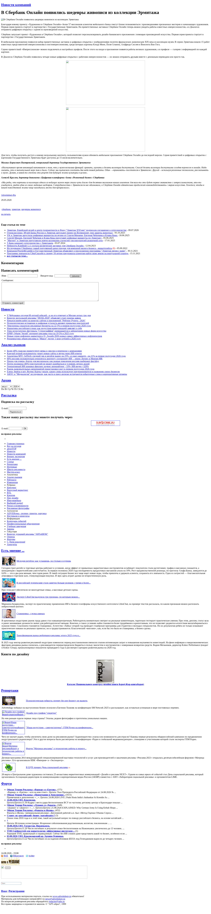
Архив (6, 380)
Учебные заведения (16, 526)
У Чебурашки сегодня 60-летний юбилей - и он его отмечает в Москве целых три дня (49, 315)
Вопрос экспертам (16, 456)
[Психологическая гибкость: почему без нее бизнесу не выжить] (9, 705)
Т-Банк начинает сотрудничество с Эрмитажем (30, 243)
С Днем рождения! (16, 542)
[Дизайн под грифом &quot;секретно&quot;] (13, 714)
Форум (6, 783)
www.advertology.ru (62, 896)
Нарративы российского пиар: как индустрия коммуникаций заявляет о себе (44, 328)
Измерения (12, 482)
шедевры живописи (31, 209)
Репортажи (12, 464)
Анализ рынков (13, 345)
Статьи (10, 461)
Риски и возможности (17, 505)
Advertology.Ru (8, 195)
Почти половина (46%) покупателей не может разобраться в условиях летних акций (48, 364)
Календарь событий (16, 521)
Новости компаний (16, 5)
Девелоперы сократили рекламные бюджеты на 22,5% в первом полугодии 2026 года (49, 325)
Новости (7, 309)
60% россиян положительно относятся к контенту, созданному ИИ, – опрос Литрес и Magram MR (54, 358)
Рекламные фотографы (18, 508)
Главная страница (15, 443)
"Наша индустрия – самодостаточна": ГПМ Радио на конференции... (59, 727)
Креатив (11, 495)
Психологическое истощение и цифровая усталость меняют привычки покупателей (48, 323)
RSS (6, 856)
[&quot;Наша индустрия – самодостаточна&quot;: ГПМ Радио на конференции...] (13, 732)
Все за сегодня (14, 446)
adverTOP (11, 449)
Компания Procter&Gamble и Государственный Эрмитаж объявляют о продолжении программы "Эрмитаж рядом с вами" (66, 251)
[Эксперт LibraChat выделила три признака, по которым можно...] (9, 601)
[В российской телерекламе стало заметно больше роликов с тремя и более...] (9, 587)
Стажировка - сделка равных (31, 613)
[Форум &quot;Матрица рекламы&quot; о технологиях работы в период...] (13, 753)
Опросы (11, 536)
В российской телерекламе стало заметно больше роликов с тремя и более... (54, 583)
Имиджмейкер (14, 500)
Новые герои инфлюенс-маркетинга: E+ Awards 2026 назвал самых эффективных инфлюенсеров (54, 336)
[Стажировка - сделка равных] (9, 618)
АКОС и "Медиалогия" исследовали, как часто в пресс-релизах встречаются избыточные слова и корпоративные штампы (67, 374)
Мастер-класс (13, 472)
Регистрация (16, 891)
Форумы (11, 539)
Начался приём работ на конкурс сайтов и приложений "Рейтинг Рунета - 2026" (46, 320)
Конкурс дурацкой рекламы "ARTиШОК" (27, 534)
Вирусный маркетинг (17, 490)
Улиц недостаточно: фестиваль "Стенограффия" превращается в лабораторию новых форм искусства (56, 331)
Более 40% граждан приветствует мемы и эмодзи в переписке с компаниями (44, 351)
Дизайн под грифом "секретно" (41, 713)
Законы (10, 529)
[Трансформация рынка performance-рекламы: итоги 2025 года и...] (9, 640)
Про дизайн (12, 498)
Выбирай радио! (15, 503)
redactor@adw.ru (57, 901)
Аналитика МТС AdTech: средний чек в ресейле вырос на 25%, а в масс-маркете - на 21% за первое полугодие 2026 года (66, 356)
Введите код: (47, 275)
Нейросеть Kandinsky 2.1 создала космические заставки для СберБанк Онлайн (45, 245)
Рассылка (9, 395)
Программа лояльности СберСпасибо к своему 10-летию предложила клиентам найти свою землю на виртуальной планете (68, 253)
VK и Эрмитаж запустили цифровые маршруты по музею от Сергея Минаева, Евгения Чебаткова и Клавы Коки (62, 235)
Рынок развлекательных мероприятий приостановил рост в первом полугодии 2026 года (50, 369)
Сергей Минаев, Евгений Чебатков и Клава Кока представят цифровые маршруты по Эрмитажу (54, 238)
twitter (31, 856)
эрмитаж (16, 209)
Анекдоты (12, 544)
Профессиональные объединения (23, 524)
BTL (9, 492)
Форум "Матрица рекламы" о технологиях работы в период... (56, 748)
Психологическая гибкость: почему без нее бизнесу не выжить (56, 700)
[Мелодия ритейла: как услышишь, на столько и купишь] (9, 565)
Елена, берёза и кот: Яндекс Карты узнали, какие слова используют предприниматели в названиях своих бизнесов (63, 371)
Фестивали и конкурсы (18, 516)
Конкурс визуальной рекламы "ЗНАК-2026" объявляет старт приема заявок (44, 318)
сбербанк (6, 209)
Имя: (4, 275)
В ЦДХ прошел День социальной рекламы (47, 767)
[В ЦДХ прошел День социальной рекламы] (9, 772)
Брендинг (11, 487)
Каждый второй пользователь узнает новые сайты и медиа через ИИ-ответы (44, 353)
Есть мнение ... (14, 459)
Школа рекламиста (16, 469)
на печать (5, 214)
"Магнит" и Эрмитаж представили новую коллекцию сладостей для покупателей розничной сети (55, 240)
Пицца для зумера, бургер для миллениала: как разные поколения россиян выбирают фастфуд (53, 361)
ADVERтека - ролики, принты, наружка (27, 513)
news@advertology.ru (55, 899)
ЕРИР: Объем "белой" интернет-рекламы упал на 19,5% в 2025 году (40, 333)
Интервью (12, 467)
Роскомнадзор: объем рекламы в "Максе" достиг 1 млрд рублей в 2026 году (44, 338)
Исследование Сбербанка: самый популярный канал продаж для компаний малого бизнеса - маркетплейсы (59, 248)
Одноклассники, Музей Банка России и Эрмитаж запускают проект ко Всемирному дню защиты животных (60, 233)
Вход (4, 891)
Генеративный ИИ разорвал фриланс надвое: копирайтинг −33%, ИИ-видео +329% (48, 366)
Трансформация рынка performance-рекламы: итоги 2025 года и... (48, 635)
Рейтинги (11, 480)
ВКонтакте (18, 856)
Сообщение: (8, 280)
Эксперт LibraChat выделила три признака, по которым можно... (48, 597)
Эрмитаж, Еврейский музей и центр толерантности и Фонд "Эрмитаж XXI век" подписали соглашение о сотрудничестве (66, 230)
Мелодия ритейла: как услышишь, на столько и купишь (44, 561)
